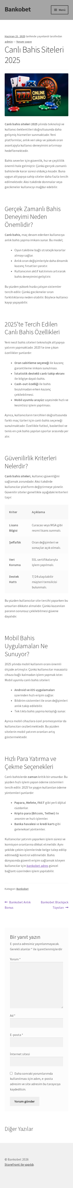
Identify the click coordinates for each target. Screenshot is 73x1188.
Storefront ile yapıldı (19, 1164)
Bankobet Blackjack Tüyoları (54, 904)
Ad (12, 1015)
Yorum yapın (24, 41)
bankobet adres (37, 866)
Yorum (15, 959)
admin (9, 41)
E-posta (16, 1035)
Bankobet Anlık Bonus (18, 904)
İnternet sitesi (20, 1054)
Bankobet (18, 9)
